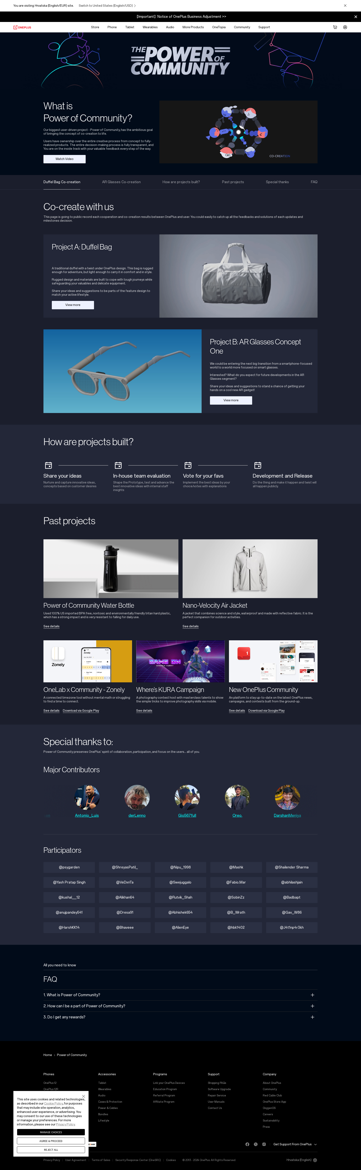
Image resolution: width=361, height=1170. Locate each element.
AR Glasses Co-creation (121, 182)
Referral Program (164, 1095)
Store (95, 27)
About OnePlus (272, 1083)
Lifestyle (103, 1120)
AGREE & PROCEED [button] (50, 1141)
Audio (170, 27)
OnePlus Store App (274, 1101)
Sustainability (271, 1120)
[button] (83, 1096)
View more (72, 305)
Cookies (171, 1160)
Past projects (233, 182)
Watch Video (65, 159)
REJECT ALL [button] (51, 1150)
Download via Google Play (81, 710)
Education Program (165, 1089)
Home (47, 1055)
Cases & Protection (110, 1101)
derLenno (90, 815)
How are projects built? (181, 182)
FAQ (314, 182)
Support (264, 27)
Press (266, 1126)
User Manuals (216, 1101)
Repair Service (217, 1095)
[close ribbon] (356, 17)
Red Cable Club (272, 1095)
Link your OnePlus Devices (169, 1083)
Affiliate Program (163, 1101)
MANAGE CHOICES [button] (51, 1132)
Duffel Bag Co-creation (61, 182)
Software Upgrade (219, 1089)
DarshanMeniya (240, 815)
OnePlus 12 (49, 1083)
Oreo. (190, 815)
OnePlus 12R (50, 1089)
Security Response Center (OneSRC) (138, 1160)
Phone (112, 27)
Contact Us (215, 1108)
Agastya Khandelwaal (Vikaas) (291, 817)
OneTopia (219, 27)
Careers (268, 1114)
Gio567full (140, 815)
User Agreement (75, 1160)
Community (242, 27)
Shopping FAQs (217, 1083)
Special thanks (277, 182)
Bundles (103, 1114)
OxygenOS (269, 1108)
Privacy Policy (51, 1160)
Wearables (150, 27)
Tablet (129, 27)
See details (51, 626)
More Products (193, 27)
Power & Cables (108, 1108)
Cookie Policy (53, 1103)
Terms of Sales (101, 1160)
